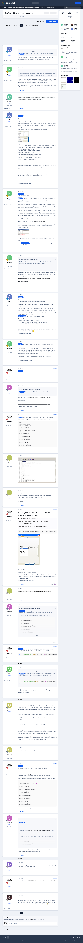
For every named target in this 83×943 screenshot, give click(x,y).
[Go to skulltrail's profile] (9, 387)
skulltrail (9, 392)
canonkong (9, 101)
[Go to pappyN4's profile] (9, 69)
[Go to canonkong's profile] (9, 97)
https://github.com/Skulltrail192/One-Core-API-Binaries (39, 397)
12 (14, 25)
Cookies (22, 940)
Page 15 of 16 (34, 25)
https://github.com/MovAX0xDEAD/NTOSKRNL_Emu (38, 774)
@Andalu (22, 53)
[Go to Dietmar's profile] (72, 25)
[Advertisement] (30, 36)
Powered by (75, 940)
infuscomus (66, 24)
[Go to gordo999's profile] (9, 705)
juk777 (9, 462)
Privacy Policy (11, 940)
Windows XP (24, 16)
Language (5, 940)
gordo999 (9, 710)
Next (26, 25)
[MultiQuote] (18, 63)
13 (16, 25)
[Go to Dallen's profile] (9, 864)
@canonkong (21, 194)
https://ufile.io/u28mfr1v (39, 221)
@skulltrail (20, 371)
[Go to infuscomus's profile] (62, 25)
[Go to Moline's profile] (9, 669)
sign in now (30, 919)
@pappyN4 (20, 115)
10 (9, 25)
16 (23, 25)
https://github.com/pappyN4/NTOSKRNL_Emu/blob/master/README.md (34, 278)
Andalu (9, 54)
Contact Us (17, 940)
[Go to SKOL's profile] (9, 897)
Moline (9, 674)
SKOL (9, 902)
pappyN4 (34, 51)
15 (21, 25)
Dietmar (75, 24)
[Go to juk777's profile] (9, 458)
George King (8, 16)
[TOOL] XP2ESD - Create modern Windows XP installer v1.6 (41, 881)
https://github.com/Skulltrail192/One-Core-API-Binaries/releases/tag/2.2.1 (34, 404)
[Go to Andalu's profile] (9, 49)
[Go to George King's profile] (4, 17)
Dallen (9, 869)
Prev (7, 25)
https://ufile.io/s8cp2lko (23, 281)
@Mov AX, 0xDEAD (25, 243)
